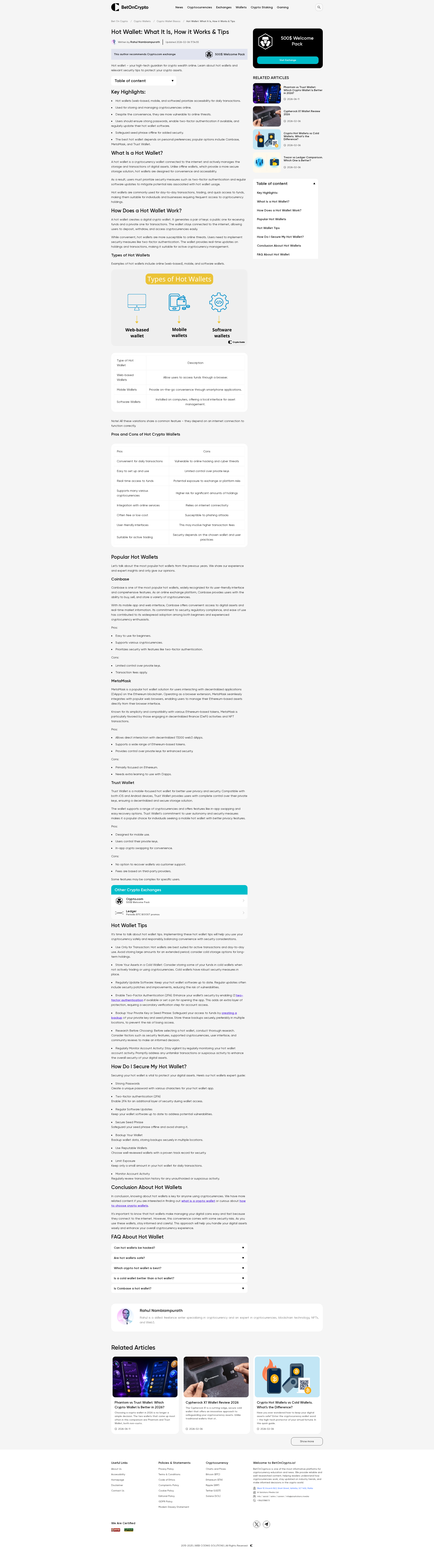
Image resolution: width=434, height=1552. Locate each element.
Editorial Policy (167, 1496)
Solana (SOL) (213, 1496)
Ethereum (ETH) (214, 1479)
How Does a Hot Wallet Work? (279, 210)
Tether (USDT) (213, 1490)
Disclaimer (117, 1485)
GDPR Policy (165, 1501)
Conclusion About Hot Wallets (279, 245)
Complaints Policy (169, 1485)
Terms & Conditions (169, 1474)
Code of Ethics (167, 1479)
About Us (116, 1469)
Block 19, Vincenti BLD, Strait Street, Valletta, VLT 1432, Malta (285, 1488)
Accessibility (118, 1474)
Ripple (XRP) (212, 1485)
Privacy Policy (166, 1469)
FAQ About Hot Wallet (273, 254)
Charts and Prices (216, 1469)
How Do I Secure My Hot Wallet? (280, 237)
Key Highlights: (267, 193)
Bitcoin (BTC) (213, 1474)
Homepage (117, 1479)
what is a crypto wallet (198, 1201)
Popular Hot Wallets (271, 219)
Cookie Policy (166, 1490)
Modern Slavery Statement (174, 1507)
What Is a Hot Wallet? (273, 201)
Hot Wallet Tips (268, 228)
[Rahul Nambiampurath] (125, 1316)
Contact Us (117, 1490)
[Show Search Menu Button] (319, 7)
